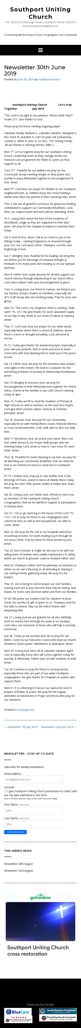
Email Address (12, 773)
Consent (9, 787)
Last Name (16, 818)
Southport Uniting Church (40, 13)
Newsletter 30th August (18, 864)
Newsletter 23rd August (18, 870)
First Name (16, 804)
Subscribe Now (15, 832)
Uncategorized (25, 709)
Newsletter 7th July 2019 (20, 727)
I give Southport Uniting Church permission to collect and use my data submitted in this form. (40, 793)
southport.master (49, 79)
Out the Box (47, 1004)
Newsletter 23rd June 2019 (59, 727)
